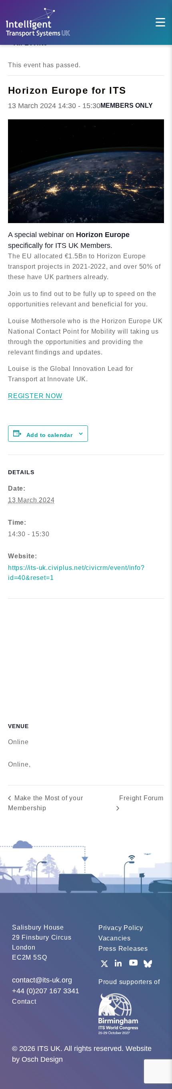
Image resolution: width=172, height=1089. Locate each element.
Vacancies (114, 938)
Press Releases (123, 948)
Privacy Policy (120, 927)
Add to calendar (49, 435)
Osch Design (42, 1059)
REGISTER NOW (35, 396)
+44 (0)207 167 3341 (45, 991)
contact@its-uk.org (42, 980)
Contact (24, 1001)
